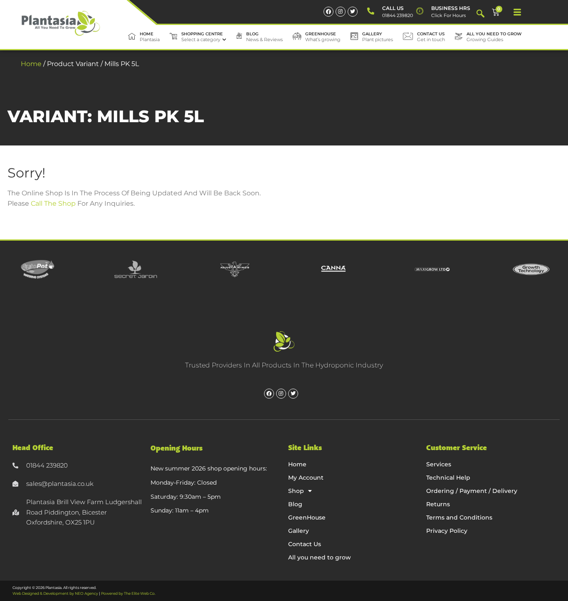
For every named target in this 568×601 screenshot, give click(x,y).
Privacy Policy (446, 530)
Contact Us (304, 544)
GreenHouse (307, 517)
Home (31, 64)
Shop (296, 491)
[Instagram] (341, 12)
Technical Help (448, 477)
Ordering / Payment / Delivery (471, 491)
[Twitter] (353, 12)
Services (438, 464)
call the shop (53, 203)
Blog (295, 504)
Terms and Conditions (459, 517)
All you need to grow (319, 557)
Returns (438, 504)
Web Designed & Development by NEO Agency (55, 593)
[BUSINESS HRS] (420, 11)
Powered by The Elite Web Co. (128, 593)
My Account (306, 477)
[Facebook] (328, 12)
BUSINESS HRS (450, 8)
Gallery (298, 530)
